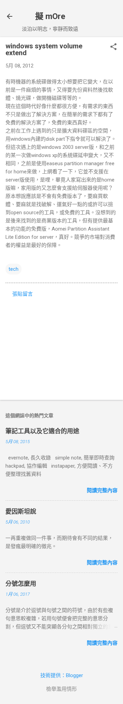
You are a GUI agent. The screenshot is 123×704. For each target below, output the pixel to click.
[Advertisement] (61, 346)
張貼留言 (22, 294)
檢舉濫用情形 (61, 689)
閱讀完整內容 (102, 490)
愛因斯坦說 (20, 511)
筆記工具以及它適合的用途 (42, 431)
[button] (113, 47)
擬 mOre (50, 16)
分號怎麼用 (20, 583)
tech (13, 269)
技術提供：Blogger (61, 675)
